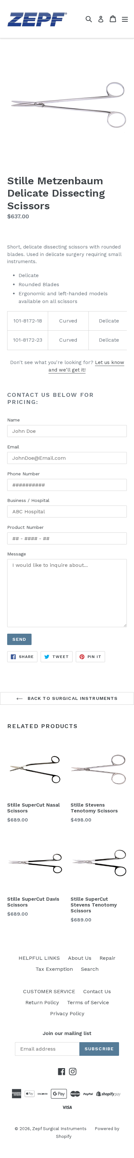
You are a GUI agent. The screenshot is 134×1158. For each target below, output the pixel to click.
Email (13, 446)
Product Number (25, 527)
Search (90, 969)
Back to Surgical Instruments (72, 698)
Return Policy (42, 1002)
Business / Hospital (28, 500)
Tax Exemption (54, 969)
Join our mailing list (67, 1033)
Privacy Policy (67, 1013)
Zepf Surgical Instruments (59, 1128)
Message (16, 553)
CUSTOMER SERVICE (49, 991)
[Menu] (125, 19)
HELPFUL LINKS (39, 958)
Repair (107, 958)
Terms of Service (88, 1002)
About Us (79, 958)
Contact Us (97, 991)
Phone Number (23, 473)
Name (13, 419)
